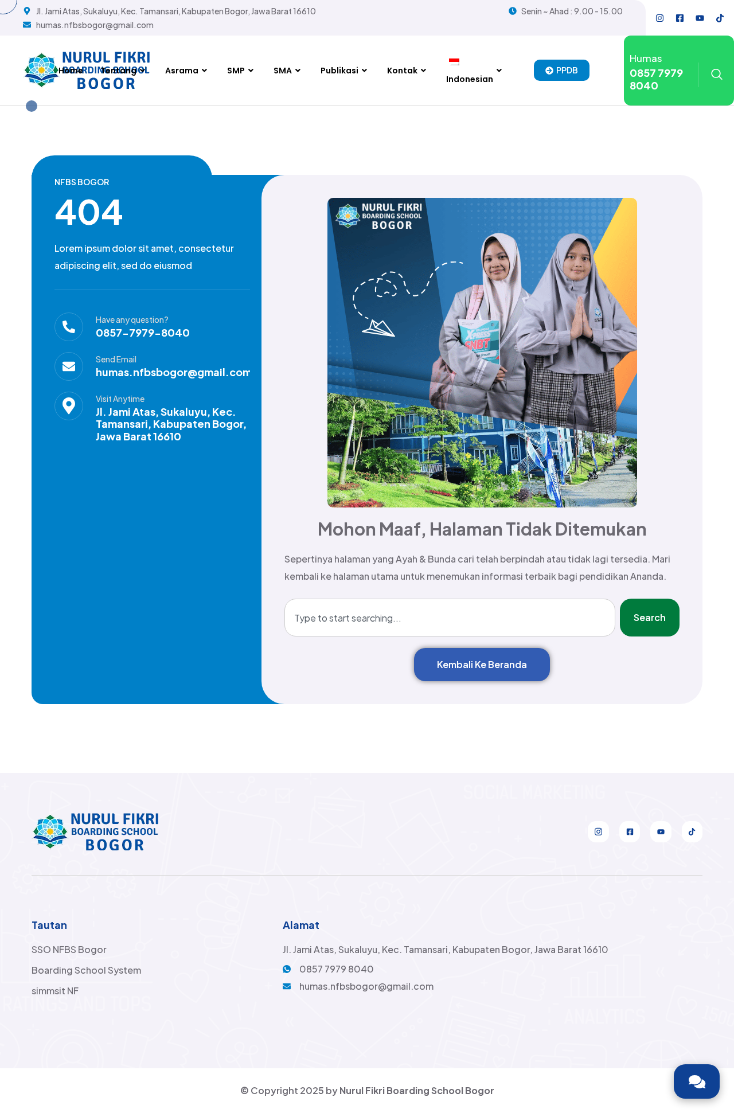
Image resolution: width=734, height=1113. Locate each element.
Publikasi (339, 70)
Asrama (181, 70)
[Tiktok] (720, 17)
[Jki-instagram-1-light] (598, 831)
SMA (283, 70)
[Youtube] (700, 17)
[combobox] (449, 617)
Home (70, 70)
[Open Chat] (697, 1081)
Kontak (402, 70)
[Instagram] (660, 17)
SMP (236, 70)
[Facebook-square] (680, 17)
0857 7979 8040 (656, 79)
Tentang (118, 70)
